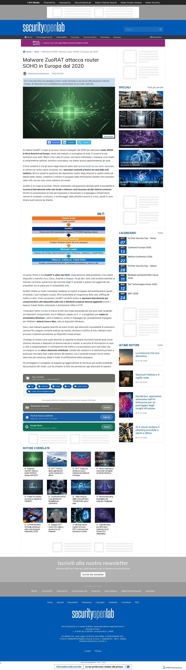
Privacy (98, 651)
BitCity (34, 591)
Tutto (160, 233)
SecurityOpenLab (83, 2)
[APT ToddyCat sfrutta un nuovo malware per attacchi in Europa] (81, 459)
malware (44, 386)
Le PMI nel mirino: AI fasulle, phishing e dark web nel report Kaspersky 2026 (33, 528)
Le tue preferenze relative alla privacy (104, 666)
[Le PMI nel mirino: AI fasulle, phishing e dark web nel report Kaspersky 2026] (33, 515)
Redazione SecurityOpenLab (38, 73)
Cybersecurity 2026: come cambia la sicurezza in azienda (137, 163)
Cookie (88, 651)
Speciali (60, 602)
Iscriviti (107, 407)
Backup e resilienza (129, 125)
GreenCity (95, 591)
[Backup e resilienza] (141, 119)
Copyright (100, 602)
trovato (45, 311)
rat (69, 386)
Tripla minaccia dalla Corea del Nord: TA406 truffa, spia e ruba (80, 499)
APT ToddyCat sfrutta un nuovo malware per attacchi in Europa (81, 471)
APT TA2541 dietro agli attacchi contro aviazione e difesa (55, 471)
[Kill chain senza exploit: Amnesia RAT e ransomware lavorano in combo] (81, 515)
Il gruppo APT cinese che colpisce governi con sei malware (55, 528)
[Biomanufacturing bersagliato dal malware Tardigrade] (105, 487)
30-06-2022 (58, 73)
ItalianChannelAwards (131, 591)
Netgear (70, 278)
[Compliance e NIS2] (141, 139)
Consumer (75, 37)
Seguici (107, 427)
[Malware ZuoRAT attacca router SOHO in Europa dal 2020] (33, 459)
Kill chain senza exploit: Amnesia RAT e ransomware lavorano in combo (80, 528)
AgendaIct (150, 591)
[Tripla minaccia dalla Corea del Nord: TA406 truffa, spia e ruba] (81, 487)
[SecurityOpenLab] (44, 27)
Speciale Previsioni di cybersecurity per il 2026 (139, 183)
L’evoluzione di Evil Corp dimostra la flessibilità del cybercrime (56, 499)
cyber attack (82, 386)
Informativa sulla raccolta (68, 666)
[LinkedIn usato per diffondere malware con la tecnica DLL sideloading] (105, 515)
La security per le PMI (130, 106)
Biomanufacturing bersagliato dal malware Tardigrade (104, 498)
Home (29, 37)
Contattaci (126, 602)
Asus (45, 278)
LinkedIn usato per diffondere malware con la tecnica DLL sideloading (103, 529)
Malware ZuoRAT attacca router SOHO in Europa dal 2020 (31, 471)
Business (117, 37)
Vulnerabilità (61, 37)
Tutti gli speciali (155, 87)
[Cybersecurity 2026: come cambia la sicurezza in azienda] (141, 159)
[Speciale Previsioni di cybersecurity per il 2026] (141, 178)
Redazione (87, 602)
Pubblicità (113, 602)
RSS (137, 602)
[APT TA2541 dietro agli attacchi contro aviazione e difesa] (57, 459)
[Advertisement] (93, 547)
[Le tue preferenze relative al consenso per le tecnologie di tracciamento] (173, 667)
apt (32, 386)
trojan (58, 386)
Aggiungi (106, 417)
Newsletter (156, 37)
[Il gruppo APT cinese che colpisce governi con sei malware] (57, 515)
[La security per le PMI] (141, 100)
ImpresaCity (65, 2)
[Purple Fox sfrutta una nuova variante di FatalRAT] (33, 487)
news (36, 51)
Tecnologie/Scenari (44, 37)
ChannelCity (49, 2)
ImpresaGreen (111, 591)
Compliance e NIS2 (129, 145)
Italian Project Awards (131, 2)
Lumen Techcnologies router (42, 391)
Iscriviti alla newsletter (93, 574)
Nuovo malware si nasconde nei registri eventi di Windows (104, 470)
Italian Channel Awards (106, 2)
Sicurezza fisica (90, 37)
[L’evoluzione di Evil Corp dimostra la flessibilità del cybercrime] (57, 487)
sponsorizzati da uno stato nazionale (96, 166)
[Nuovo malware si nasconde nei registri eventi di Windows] (105, 459)
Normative (105, 37)
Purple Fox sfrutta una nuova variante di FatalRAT (33, 498)
